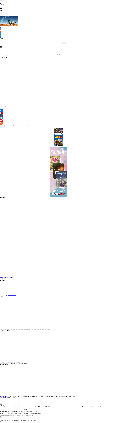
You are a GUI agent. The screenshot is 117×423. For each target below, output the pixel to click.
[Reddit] (58, 31)
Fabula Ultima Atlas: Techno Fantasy (4, 396)
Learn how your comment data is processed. (12, 295)
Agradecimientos (2, 6)
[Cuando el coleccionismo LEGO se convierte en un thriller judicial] (11, 227)
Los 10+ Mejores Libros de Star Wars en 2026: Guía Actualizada (6, 277)
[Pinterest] (58, 29)
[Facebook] (0, 8)
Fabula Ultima (6, 397)
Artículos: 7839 (1, 52)
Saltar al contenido (2, 0)
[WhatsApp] (58, 34)
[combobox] (3, 56)
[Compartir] (58, 37)
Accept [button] (4, 402)
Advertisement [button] (1, 419)
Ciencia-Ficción (1, 45)
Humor (4, 45)
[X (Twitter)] (1, 8)
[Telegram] (58, 35)
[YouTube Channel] (58, 120)
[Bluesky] (58, 32)
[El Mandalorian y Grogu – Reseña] (11, 211)
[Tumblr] (58, 30)
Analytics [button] (1, 417)
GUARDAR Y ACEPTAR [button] (2, 422)
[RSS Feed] (58, 123)
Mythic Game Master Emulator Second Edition (5, 362)
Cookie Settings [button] (1, 402)
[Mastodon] (58, 33)
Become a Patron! (58, 54)
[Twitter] (58, 28)
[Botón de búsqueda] (6, 56)
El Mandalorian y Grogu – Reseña (3, 212)
